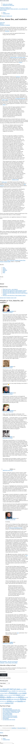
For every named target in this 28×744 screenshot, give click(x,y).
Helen (11, 436)
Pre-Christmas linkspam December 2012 (11, 709)
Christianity (4, 691)
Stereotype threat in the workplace (10, 717)
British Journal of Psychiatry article (17, 57)
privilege (3, 699)
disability (14, 691)
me (5, 697)
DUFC (17, 691)
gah (18, 693)
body (5, 297)
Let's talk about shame (7, 714)
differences (10, 691)
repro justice (2, 701)
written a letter (5, 99)
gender (20, 693)
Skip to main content (4, 0)
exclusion (2, 693)
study (15, 297)
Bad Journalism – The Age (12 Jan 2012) (9, 661)
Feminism (2, 25)
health (14, 695)
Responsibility (6, 718)
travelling (1, 703)
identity (18, 695)
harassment (10, 695)
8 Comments (7, 25)
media (9, 697)
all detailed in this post (20, 98)
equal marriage (22, 691)
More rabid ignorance (7, 708)
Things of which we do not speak (10, 715)
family (6, 693)
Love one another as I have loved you (11, 712)
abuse (1, 689)
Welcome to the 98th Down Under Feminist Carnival (14, 291)
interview (18, 76)
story (13, 701)
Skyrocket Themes (22, 728)
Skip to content (3, 10)
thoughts (20, 701)
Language (23, 695)
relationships (17, 699)
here (18, 632)
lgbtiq (2, 697)
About (4, 12)
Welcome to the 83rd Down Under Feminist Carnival (14, 295)
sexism (9, 701)
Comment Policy (6, 13)
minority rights (15, 697)
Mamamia (7, 31)
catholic (24, 689)
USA (4, 703)
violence (7, 703)
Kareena (12, 311)
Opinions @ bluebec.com (14, 8)
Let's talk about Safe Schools (9, 719)
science (12, 297)
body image (16, 689)
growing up (5, 695)
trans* (24, 701)
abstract (20, 62)
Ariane (11, 366)
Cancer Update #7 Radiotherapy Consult (11, 711)
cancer (21, 689)
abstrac (4, 104)
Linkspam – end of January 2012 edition (8, 662)
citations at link (15, 179)
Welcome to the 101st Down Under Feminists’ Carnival (15, 290)
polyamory (26, 697)
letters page (4, 182)
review (5, 701)
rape (12, 699)
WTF (11, 703)
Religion (23, 699)
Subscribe (4, 674)
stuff (16, 701)
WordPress (14, 728)
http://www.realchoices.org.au (15, 527)
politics (21, 697)
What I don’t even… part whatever (10, 289)
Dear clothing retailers (7, 713)
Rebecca (2, 23)
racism (8, 699)
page (27, 555)
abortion (2, 297)
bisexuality (6, 689)
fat (8, 693)
